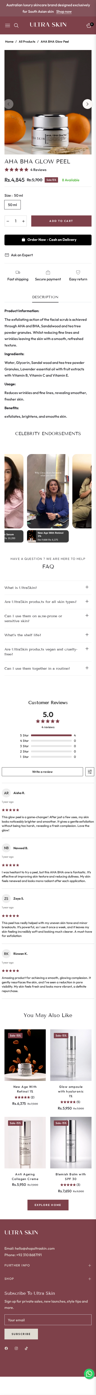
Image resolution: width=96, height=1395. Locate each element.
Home (9, 42)
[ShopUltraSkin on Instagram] (17, 1348)
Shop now (64, 11)
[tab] (45, 299)
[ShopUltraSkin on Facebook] (7, 1348)
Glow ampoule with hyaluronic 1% (71, 1091)
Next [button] (87, 104)
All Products (27, 42)
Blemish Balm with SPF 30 (71, 1176)
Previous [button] (8, 104)
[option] (48, 102)
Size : (13, 195)
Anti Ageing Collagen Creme (25, 1176)
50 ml (12, 204)
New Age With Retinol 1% (25, 1089)
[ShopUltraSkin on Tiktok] (27, 1348)
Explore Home (48, 1205)
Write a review (42, 772)
